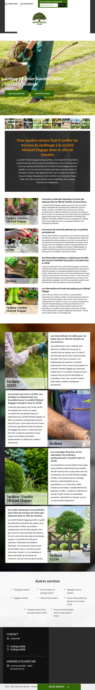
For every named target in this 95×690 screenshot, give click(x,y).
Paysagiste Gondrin (21, 590)
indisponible (12, 4)
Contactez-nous (42, 94)
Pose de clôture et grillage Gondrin (47, 591)
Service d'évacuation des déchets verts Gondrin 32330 (77, 601)
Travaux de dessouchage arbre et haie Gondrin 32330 (63, 613)
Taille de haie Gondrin (49, 598)
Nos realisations (17, 94)
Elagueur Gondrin (21, 598)
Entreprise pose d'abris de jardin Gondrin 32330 (37, 611)
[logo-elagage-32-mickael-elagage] (39, 19)
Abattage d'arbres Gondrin (74, 591)
